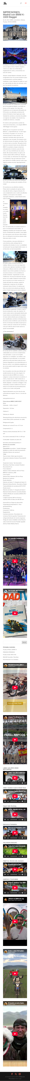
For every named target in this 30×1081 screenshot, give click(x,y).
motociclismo (17, 20)
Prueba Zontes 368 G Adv (9, 654)
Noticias (23, 20)
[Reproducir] (5, 783)
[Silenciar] (22, 783)
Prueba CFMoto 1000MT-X (10, 649)
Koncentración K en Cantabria (10, 659)
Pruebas (5, 22)
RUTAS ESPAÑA (12, 22)
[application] (15, 778)
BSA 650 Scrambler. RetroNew (10, 657)
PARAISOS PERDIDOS (9, 652)
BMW (11, 20)
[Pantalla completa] (25, 783)
